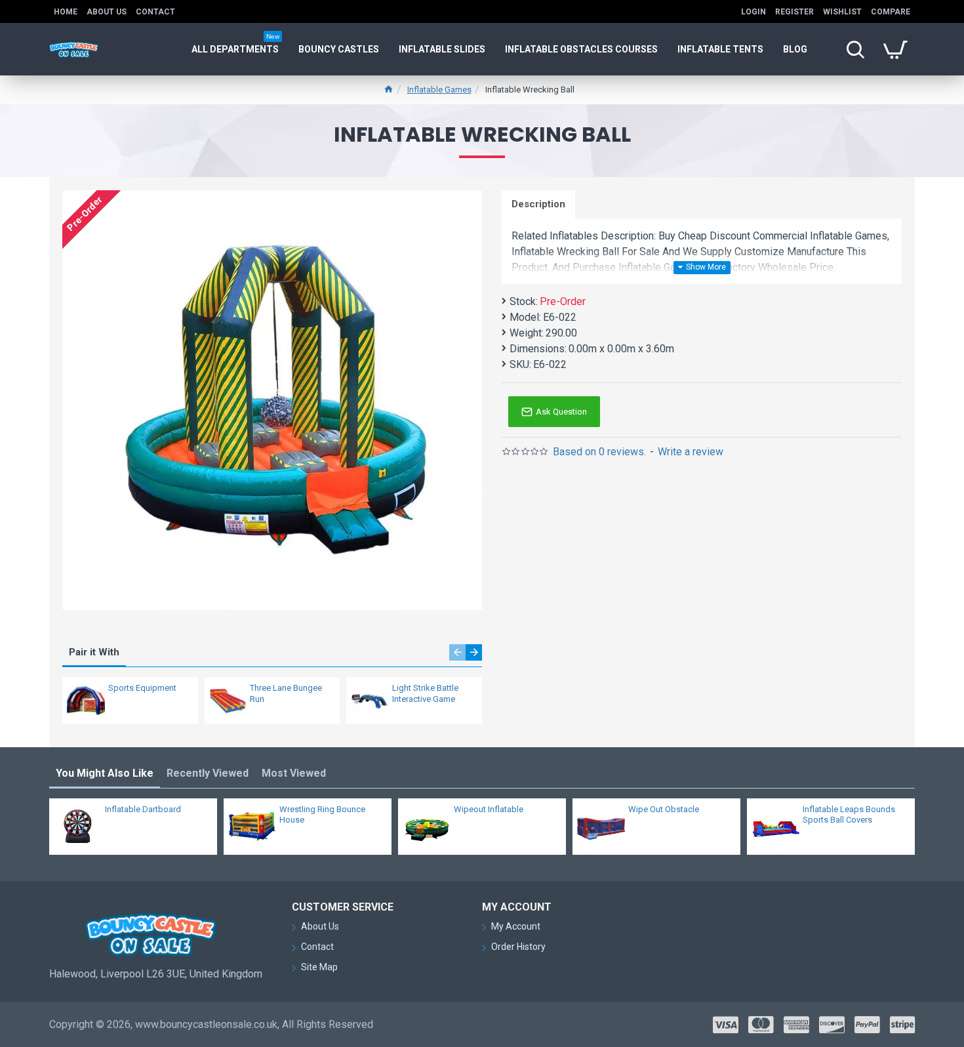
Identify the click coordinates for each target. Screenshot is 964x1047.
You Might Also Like (104, 773)
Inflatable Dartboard (143, 809)
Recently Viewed (208, 773)
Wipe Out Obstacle (663, 809)
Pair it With (94, 652)
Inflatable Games (439, 89)
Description (538, 204)
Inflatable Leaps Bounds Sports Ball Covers (849, 814)
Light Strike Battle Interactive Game (425, 693)
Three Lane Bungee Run (286, 693)
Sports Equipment (142, 688)
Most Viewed (294, 773)
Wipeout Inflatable (488, 809)
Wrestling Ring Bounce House (322, 814)
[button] (457, 652)
